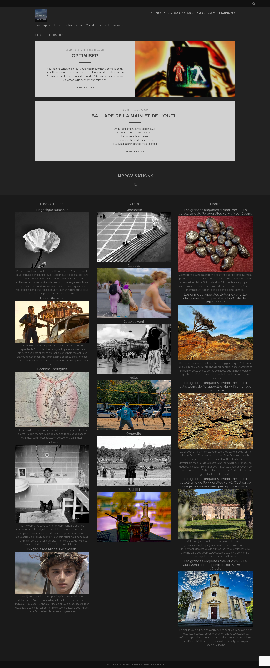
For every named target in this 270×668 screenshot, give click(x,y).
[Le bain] (52, 521)
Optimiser (85, 55)
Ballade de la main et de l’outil (135, 115)
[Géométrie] (134, 261)
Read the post (85, 87)
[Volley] (134, 429)
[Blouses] (134, 317)
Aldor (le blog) (180, 13)
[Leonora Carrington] (52, 426)
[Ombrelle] (134, 484)
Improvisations (135, 176)
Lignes (199, 13)
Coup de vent (134, 321)
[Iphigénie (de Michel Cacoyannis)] (52, 592)
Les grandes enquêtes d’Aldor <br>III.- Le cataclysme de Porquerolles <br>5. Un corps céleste (215, 564)
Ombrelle (133, 434)
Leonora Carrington (52, 369)
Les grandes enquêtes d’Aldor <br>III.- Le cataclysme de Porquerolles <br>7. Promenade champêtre (215, 386)
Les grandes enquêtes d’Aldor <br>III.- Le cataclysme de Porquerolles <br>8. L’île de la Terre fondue (215, 298)
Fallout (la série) (52, 298)
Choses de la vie (93, 50)
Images (211, 13)
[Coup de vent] (134, 373)
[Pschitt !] (134, 541)
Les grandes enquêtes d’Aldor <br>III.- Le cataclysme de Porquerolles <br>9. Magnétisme (215, 211)
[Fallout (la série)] (52, 341)
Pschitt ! (134, 489)
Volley (134, 378)
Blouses (134, 266)
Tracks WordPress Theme (121, 664)
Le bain (52, 442)
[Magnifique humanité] (52, 267)
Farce (144, 110)
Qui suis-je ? (159, 13)
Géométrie (134, 210)
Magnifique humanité (52, 210)
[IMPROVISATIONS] (41, 20)
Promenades (227, 13)
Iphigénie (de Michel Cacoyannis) (52, 549)
